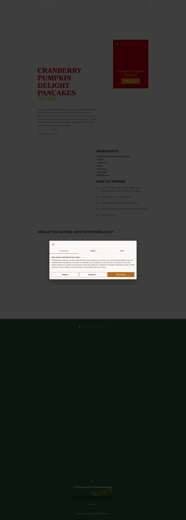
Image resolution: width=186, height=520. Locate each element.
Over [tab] (122, 251)
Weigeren (65, 274)
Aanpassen (92, 274)
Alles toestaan (121, 274)
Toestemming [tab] (63, 251)
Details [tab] (93, 251)
